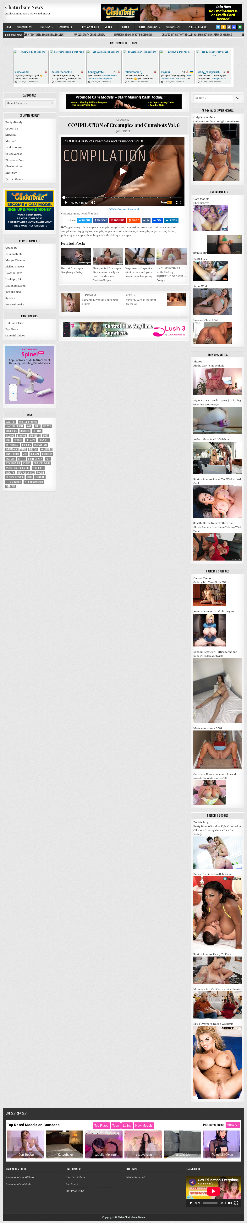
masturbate (12, 454)
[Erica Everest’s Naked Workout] (217, 1097)
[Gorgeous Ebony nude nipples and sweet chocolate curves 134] (209, 803)
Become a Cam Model (19, 1184)
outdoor (47, 454)
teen (29, 477)
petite (21, 459)
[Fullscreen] (236, 1203)
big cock (25, 431)
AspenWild (200, 286)
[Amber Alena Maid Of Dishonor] (217, 473)
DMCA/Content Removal (124, 209)
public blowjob (42, 463)
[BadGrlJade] (210, 279)
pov (48, 459)
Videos (108, 27)
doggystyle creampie (90, 231)
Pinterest (119, 220)
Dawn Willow (13, 272)
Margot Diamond (15, 260)
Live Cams (46, 27)
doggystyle (40, 445)
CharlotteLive (14, 166)
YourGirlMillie (14, 254)
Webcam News (24, 27)
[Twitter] (218, 27)
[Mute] (230, 1203)
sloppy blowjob (15, 477)
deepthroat (12, 445)
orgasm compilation (163, 231)
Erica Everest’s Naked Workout (213, 1023)
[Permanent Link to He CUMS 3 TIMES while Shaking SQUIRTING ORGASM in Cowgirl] (171, 256)
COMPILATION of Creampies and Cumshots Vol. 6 (124, 125)
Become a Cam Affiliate (20, 1177)
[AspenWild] (212, 313)
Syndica (10, 298)
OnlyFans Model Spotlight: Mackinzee (216, 121)
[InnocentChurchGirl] (212, 343)
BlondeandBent (14, 160)
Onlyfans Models (90, 27)
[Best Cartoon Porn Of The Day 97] (209, 645)
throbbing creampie (118, 235)
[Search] (229, 27)
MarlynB (10, 141)
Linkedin (173, 220)
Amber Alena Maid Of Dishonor (212, 439)
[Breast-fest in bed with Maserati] (217, 947)
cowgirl (18, 440)
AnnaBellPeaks (14, 304)
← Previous (89, 294)
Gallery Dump (202, 578)
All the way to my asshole (208, 365)
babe (37, 426)
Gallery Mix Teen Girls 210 (209, 582)
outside (10, 459)
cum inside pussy (136, 227)
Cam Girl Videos (15, 335)
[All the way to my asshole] (217, 394)
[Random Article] (234, 27)
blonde (10, 435)
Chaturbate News (24, 7)
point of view (35, 459)
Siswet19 (10, 134)
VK (148, 220)
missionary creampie (136, 231)
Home (8, 27)
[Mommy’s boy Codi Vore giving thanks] (217, 1017)
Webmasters (173, 27)
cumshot (44, 440)
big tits (37, 431)
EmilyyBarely (13, 122)
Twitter (86, 220)
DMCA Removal (135, 1177)
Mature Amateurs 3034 (207, 728)
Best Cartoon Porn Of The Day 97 (213, 611)
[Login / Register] (239, 27)
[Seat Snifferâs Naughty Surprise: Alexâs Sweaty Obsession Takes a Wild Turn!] (217, 559)
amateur (10, 422)
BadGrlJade (200, 259)
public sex (38, 468)
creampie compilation (110, 227)
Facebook (102, 220)
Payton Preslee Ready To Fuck (212, 954)
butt (45, 435)
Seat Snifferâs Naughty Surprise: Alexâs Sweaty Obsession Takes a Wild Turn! (217, 527)
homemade (46, 449)
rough (40, 472)
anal (29, 426)
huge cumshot (113, 231)
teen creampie (13, 482)
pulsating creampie (73, 235)
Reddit (135, 220)
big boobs (11, 431)
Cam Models (65, 27)
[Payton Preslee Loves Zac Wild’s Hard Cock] (217, 516)
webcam (10, 486)
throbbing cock (95, 235)
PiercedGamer (14, 179)
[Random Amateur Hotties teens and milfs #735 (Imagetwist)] (217, 721)
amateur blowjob (28, 422)
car (8, 440)
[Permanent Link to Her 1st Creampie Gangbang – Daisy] (76, 256)
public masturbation (17, 468)
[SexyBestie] (224, 252)
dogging (26, 445)
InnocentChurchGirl (205, 320)
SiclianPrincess (15, 266)
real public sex (26, 472)
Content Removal (198, 27)
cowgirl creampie (85, 227)
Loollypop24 (13, 279)
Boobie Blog (201, 822)
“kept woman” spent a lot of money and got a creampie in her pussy (139, 272)
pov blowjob (13, 463)
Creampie (124, 119)
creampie (30, 440)
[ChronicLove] (210, 230)
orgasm (34, 454)
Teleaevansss (13, 153)
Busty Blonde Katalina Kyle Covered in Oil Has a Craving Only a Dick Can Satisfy (217, 830)
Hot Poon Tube (14, 323)
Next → (130, 294)
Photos (125, 27)
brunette (35, 435)
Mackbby (11, 172)
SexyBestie (200, 252)
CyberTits (11, 128)
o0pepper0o (13, 291)
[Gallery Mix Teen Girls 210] (209, 605)
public (26, 463)
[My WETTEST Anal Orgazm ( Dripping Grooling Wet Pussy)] (217, 433)
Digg (159, 220)
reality (10, 472)
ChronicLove (201, 203)
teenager (40, 477)
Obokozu (11, 247)
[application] (213, 1191)
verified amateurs (34, 482)
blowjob (21, 435)
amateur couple (14, 426)
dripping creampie (16, 449)
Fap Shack (11, 329)
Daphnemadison (15, 285)
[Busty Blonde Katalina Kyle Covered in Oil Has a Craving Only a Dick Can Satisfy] (217, 867)
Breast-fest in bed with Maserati (213, 874)
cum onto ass (156, 227)
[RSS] (223, 27)
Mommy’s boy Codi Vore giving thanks (217, 989)
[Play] (191, 1203)
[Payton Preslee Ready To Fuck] (217, 982)
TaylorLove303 (15, 147)
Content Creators (147, 27)
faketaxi (33, 449)
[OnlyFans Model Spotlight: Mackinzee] (216, 180)
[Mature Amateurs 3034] (217, 767)
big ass (47, 426)
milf (25, 454)
